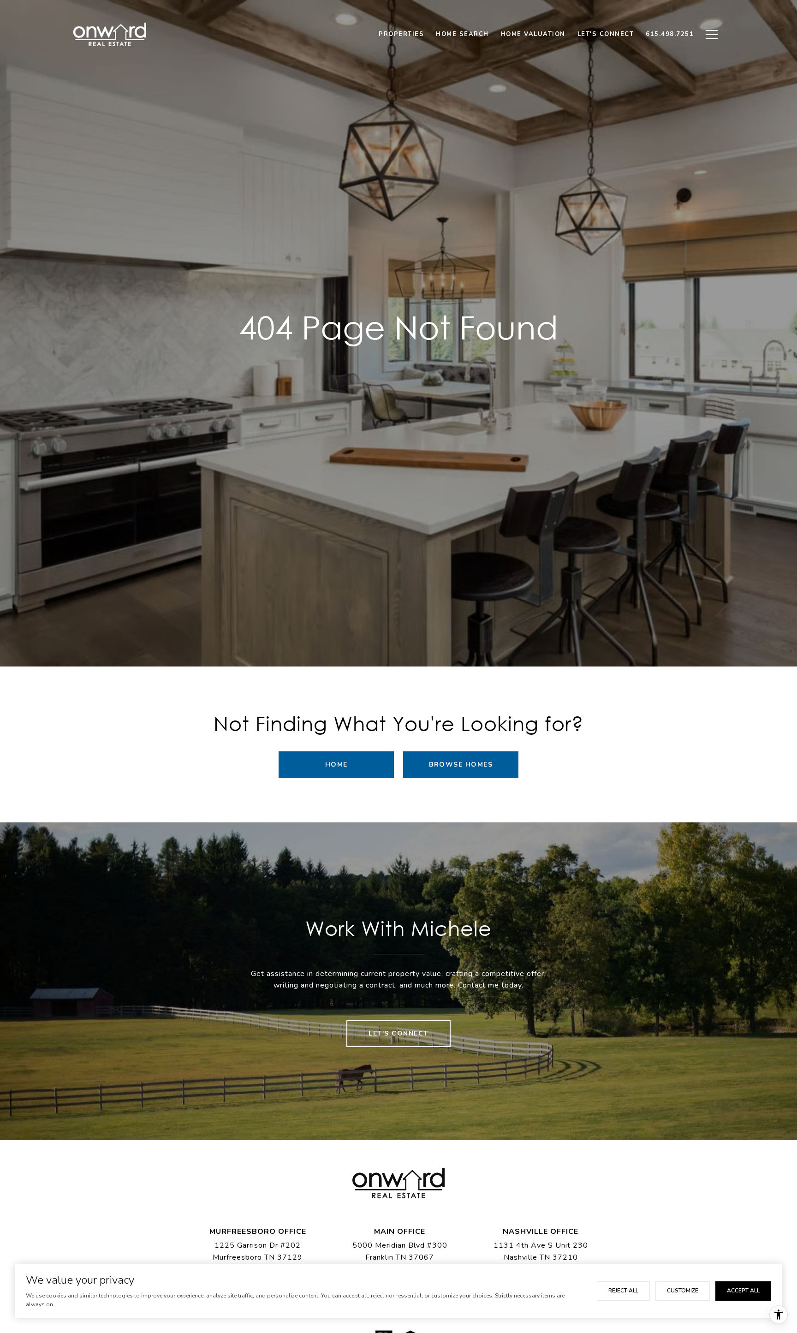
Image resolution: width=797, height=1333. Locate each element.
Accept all (743, 1290)
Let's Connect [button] (398, 1033)
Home (336, 764)
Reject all (623, 1290)
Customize (682, 1290)
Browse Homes (461, 764)
